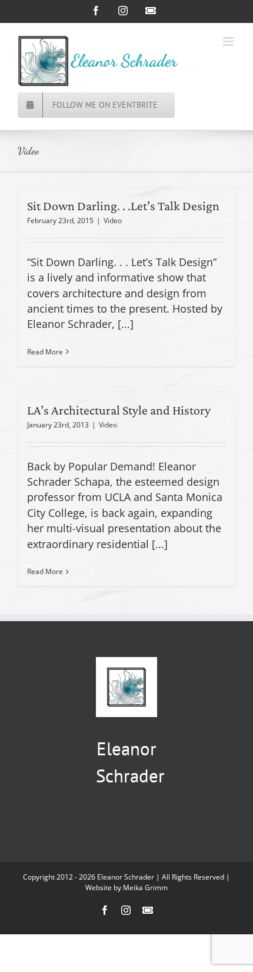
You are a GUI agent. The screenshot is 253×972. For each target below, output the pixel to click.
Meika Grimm (145, 888)
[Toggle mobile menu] (229, 41)
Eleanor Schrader (125, 877)
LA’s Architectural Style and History (119, 410)
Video (113, 220)
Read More (45, 352)
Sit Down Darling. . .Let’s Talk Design (123, 205)
